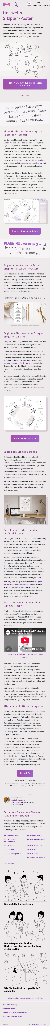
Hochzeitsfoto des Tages (12, 1016)
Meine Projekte (9, 1009)
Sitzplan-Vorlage (33, 835)
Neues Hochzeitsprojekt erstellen (16, 1013)
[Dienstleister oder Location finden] (15, 4)
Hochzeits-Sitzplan (11, 835)
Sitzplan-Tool (9, 850)
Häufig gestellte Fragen (37, 1024)
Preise (5, 1024)
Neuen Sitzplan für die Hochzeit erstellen (25, 84)
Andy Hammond (18, 800)
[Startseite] (7, 4)
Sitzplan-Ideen (32, 854)
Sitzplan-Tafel (9, 864)
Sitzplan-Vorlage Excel (12, 854)
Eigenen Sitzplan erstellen (25, 231)
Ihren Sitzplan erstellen (24, 438)
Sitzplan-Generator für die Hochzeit (18, 363)
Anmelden (37, 5)
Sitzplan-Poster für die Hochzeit (32, 160)
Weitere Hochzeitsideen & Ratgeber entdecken (25, 998)
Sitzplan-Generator (34, 846)
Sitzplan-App (32, 850)
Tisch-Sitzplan (9, 846)
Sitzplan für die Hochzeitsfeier (10, 840)
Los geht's (25, 773)
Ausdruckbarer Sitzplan (36, 858)
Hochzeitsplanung (10, 1005)
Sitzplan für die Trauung (36, 839)
